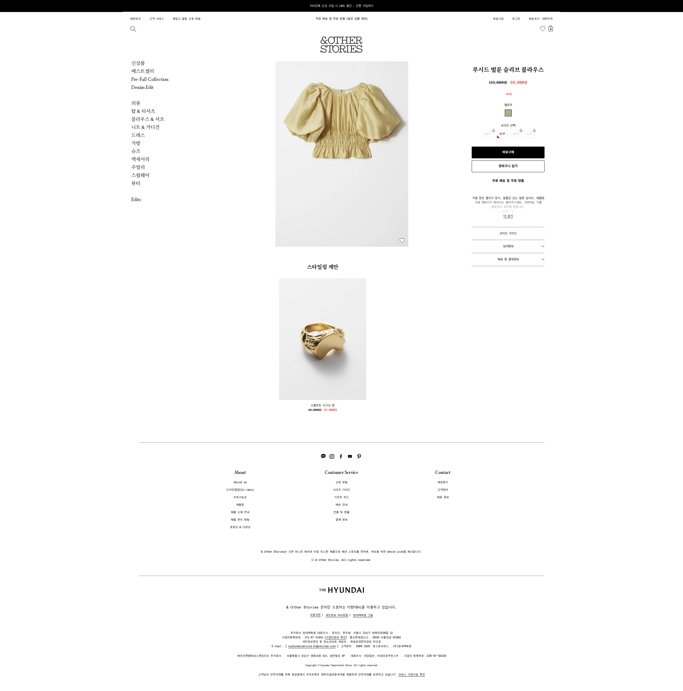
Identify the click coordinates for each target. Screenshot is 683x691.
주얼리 (138, 167)
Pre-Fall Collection (150, 79)
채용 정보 (443, 497)
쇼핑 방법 (342, 482)
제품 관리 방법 (240, 519)
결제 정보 (342, 519)
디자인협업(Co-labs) (240, 489)
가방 (135, 143)
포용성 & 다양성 (240, 527)
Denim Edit (142, 87)
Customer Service (341, 472)
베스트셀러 (142, 71)
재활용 (240, 504)
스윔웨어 (140, 175)
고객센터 (443, 489)
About (240, 472)
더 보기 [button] (508, 216)
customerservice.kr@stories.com (312, 646)
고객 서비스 (156, 18)
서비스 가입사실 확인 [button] (411, 674)
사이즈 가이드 (508, 233)
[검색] (133, 29)
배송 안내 (342, 504)
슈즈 (135, 151)
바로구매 (508, 152)
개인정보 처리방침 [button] (336, 615)
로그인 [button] (516, 18)
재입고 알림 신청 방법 (187, 18)
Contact (443, 472)
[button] (342, 154)
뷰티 (135, 183)
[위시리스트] (542, 29)
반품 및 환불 (341, 512)
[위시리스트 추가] (402, 240)
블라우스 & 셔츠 (147, 119)
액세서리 (140, 159)
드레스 (138, 135)
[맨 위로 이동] (550, 670)
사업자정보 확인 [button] (336, 637)
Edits (136, 199)
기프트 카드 (341, 497)
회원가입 (498, 18)
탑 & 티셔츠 (143, 111)
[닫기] (551, 6)
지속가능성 (240, 497)
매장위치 (135, 18)
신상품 (138, 63)
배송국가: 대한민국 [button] (541, 18)
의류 (135, 103)
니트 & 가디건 (145, 127)
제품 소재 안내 (240, 512)
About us (240, 482)
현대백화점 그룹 (363, 615)
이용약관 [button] (315, 615)
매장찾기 (443, 482)
